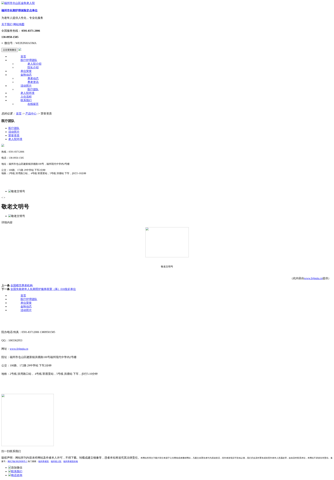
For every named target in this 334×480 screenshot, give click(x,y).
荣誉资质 (13, 135)
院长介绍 (33, 67)
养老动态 (33, 78)
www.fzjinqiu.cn (313, 278)
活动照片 (26, 85)
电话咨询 (16, 475)
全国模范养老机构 (21, 285)
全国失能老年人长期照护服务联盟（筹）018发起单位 (43, 289)
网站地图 (18, 24)
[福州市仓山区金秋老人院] (18, 3)
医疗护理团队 (29, 60)
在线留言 (33, 103)
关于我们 (7, 24)
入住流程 (26, 96)
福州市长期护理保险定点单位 (19, 10)
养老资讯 (33, 82)
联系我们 (26, 100)
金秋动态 (26, 74)
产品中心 (31, 113)
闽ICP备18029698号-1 (17, 461)
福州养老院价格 (70, 461)
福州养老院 (43, 461)
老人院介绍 (34, 63)
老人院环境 (27, 93)
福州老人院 (56, 461)
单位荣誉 (26, 71)
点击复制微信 (9, 50)
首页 (23, 56)
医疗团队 (33, 89)
